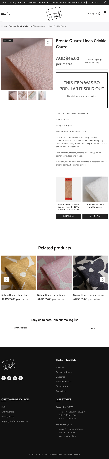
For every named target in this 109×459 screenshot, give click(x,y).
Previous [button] (6, 279)
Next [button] (102, 279)
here (78, 96)
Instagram (3, 378)
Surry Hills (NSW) (64, 407)
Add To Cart (68, 216)
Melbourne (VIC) (64, 424)
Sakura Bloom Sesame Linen (88, 295)
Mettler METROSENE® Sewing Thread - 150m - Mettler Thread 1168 (68, 207)
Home (4, 26)
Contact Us (61, 391)
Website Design (59, 454)
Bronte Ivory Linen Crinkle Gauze (95, 205)
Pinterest (15, 378)
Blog (9, 378)
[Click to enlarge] (48, 42)
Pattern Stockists (64, 381)
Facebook (20, 378)
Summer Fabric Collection (20, 26)
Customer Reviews (64, 372)
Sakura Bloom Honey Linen (15, 295)
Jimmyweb (75, 454)
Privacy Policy (7, 416)
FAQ (3, 407)
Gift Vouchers (7, 411)
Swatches (60, 376)
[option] (27, 64)
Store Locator (62, 386)
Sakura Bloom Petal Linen (51, 295)
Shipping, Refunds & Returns (14, 421)
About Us (60, 367)
